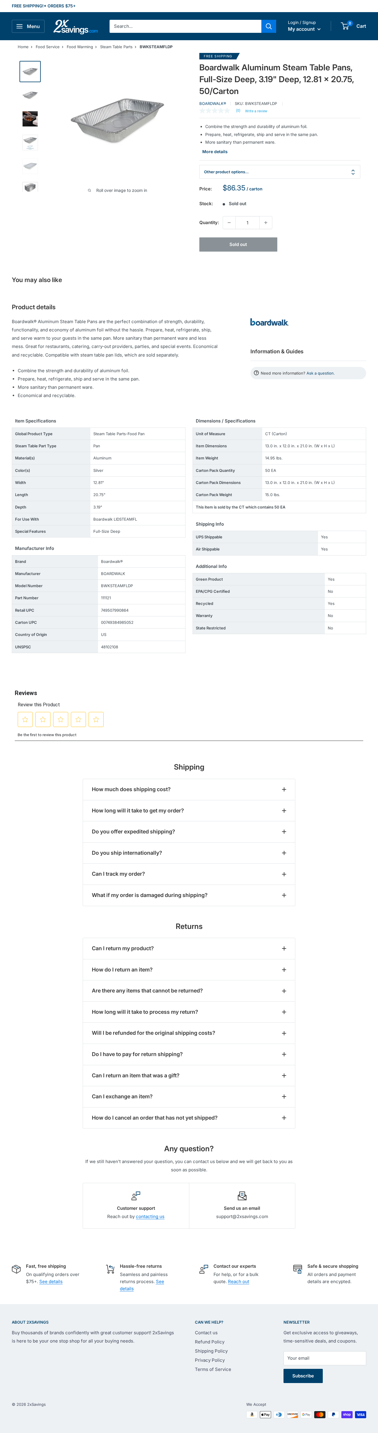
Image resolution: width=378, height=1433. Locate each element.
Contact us (206, 1332)
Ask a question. (321, 373)
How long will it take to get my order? (138, 810)
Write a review (256, 111)
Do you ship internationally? (127, 853)
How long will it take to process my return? (145, 1012)
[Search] (268, 26)
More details (215, 151)
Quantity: (209, 222)
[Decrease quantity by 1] (229, 222)
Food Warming (80, 46)
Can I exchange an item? (122, 1096)
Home (23, 46)
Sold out (238, 244)
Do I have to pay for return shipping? (137, 1054)
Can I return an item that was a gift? (136, 1075)
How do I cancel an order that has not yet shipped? (155, 1118)
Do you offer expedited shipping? (133, 831)
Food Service (48, 46)
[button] (345, 26)
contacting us (150, 1216)
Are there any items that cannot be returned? (147, 990)
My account (302, 29)
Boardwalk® (212, 103)
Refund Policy (209, 1342)
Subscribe (303, 1376)
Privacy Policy (210, 1360)
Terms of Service (213, 1369)
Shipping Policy (211, 1351)
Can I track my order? (118, 874)
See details (51, 1281)
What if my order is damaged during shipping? (150, 895)
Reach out (238, 1281)
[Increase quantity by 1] (266, 222)
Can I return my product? (123, 948)
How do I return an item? (122, 969)
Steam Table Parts (116, 46)
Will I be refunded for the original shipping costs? (153, 1033)
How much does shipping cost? (131, 789)
